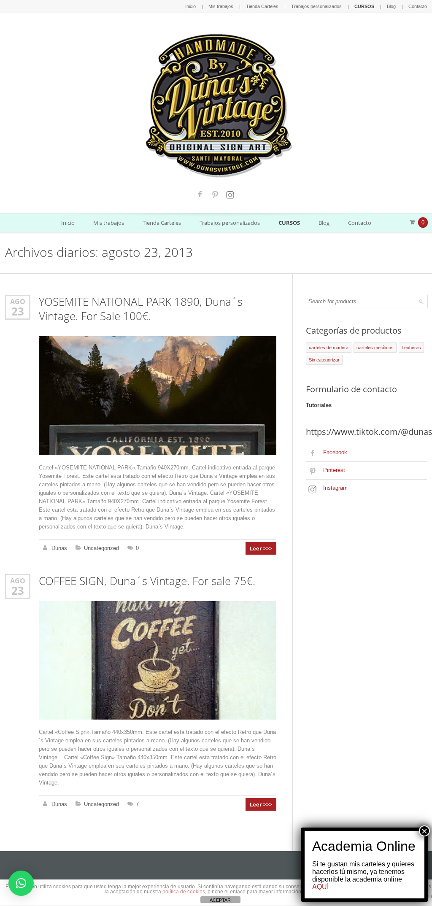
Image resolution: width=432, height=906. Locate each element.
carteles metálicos (375, 347)
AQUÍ (320, 886)
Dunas (59, 548)
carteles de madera (328, 347)
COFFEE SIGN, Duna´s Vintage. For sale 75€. (147, 581)
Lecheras (411, 347)
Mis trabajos (220, 6)
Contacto (417, 6)
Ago (17, 301)
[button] (21, 883)
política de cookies (183, 892)
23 (17, 311)
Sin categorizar (324, 359)
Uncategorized (101, 548)
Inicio (190, 6)
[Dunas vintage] (216, 103)
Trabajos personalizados (316, 6)
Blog (391, 6)
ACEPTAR (220, 900)
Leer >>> (261, 548)
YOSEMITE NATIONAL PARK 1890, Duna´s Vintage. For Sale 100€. (141, 309)
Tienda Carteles (262, 6)
